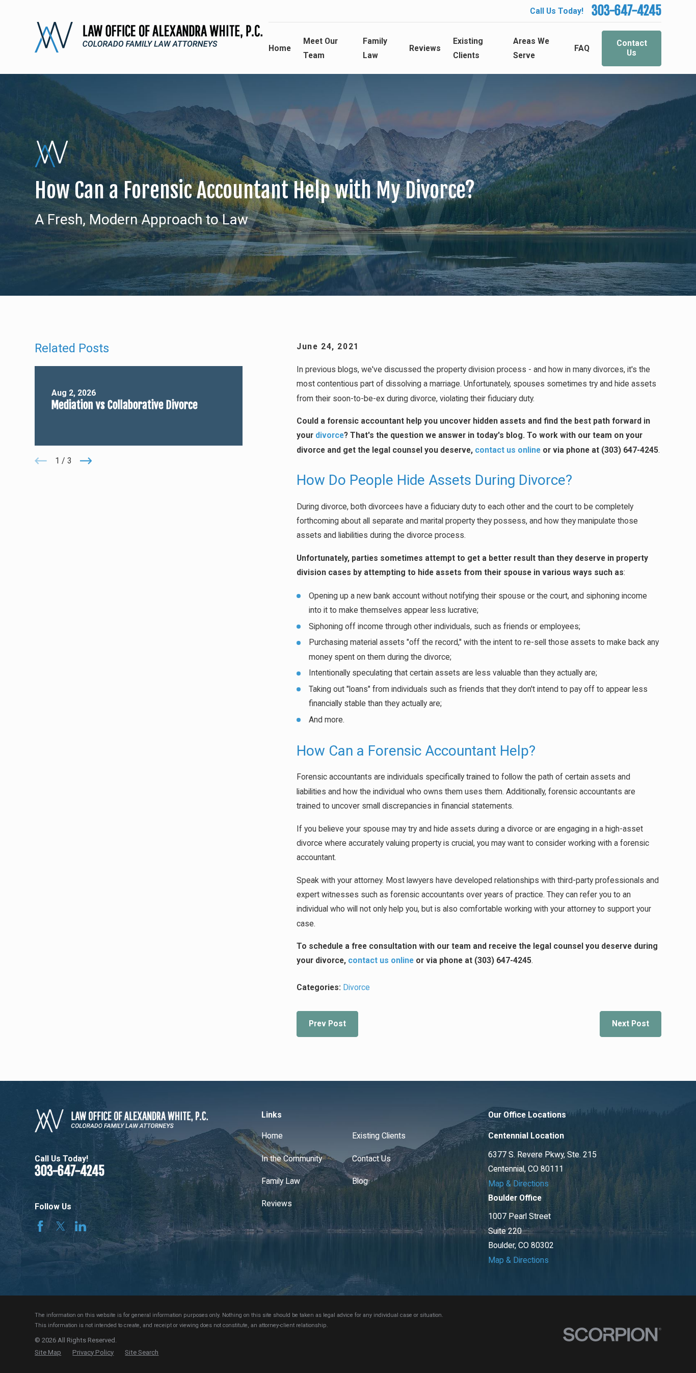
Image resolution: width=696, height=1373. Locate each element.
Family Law (280, 1181)
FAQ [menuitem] (582, 48)
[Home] (148, 37)
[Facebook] (40, 1226)
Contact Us (632, 48)
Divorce (356, 987)
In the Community (291, 1158)
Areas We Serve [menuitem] (531, 48)
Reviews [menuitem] (425, 48)
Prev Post (327, 1023)
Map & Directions (518, 1183)
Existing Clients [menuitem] (468, 48)
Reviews (276, 1203)
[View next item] (86, 461)
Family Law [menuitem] (375, 48)
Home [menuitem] (280, 48)
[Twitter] (60, 1226)
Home (272, 1136)
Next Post (630, 1023)
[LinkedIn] (80, 1226)
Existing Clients (379, 1136)
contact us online (508, 450)
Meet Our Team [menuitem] (320, 48)
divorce (329, 435)
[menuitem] (48, 1352)
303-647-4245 (626, 11)
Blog (360, 1181)
